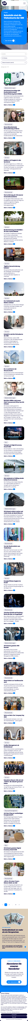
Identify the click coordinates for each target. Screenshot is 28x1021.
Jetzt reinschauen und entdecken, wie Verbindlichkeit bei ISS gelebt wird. (12, 947)
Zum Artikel (8, 40)
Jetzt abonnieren (13, 982)
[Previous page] (2, 904)
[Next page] (19, 904)
